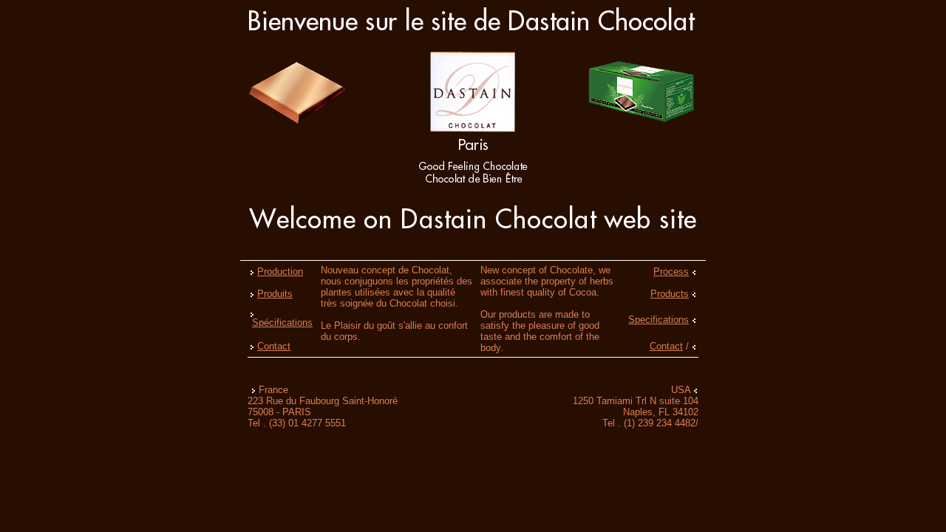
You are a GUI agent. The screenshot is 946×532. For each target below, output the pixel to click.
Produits (275, 293)
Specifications (658, 319)
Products (669, 293)
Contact (273, 346)
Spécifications (282, 322)
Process (671, 271)
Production (280, 271)
